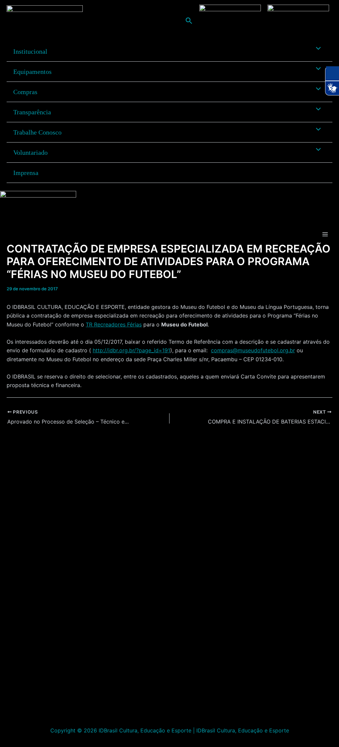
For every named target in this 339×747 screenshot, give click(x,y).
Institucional (30, 51)
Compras (25, 91)
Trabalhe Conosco (37, 132)
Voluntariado (30, 152)
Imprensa (25, 172)
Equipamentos (32, 71)
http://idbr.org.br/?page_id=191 (131, 350)
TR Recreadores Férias (114, 324)
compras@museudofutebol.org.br (253, 350)
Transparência (32, 112)
